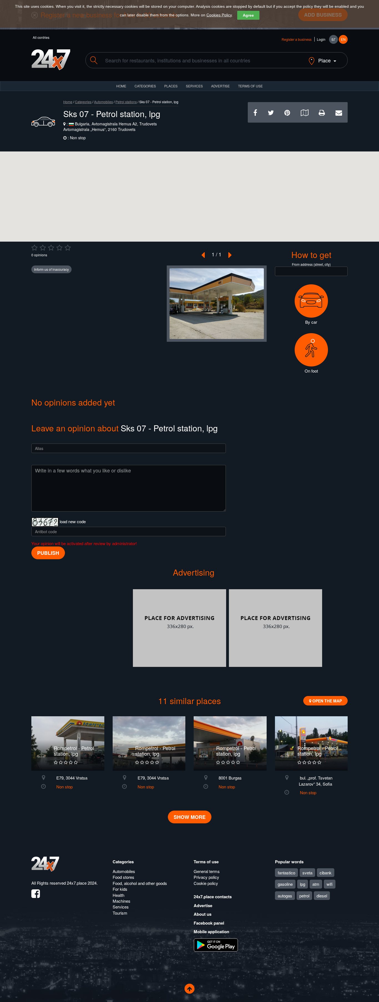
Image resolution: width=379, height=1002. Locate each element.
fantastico (286, 873)
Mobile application (211, 931)
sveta (307, 873)
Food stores (123, 877)
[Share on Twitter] (271, 112)
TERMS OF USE (250, 86)
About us (202, 914)
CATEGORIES (145, 86)
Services (194, 86)
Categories (83, 101)
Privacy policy (206, 877)
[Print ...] (322, 112)
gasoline (285, 884)
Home (67, 101)
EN (343, 39)
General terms (207, 871)
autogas (285, 896)
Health (118, 895)
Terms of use (206, 862)
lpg (302, 884)
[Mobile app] (216, 944)
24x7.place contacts (213, 897)
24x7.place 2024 (82, 883)
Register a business (297, 39)
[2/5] (43, 247)
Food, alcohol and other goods (140, 883)
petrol (304, 896)
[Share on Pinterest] (287, 112)
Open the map (326, 701)
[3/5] (51, 247)
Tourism (120, 913)
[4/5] (59, 247)
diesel (322, 896)
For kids (120, 889)
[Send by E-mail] (338, 112)
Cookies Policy (219, 15)
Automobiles (103, 101)
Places (171, 86)
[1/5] (34, 247)
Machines (121, 901)
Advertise (203, 905)
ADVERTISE (220, 86)
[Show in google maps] (304, 112)
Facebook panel (209, 923)
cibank (326, 873)
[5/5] (68, 247)
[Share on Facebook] (255, 112)
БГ (334, 39)
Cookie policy (206, 883)
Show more (190, 817)
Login (321, 39)
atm (315, 884)
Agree (248, 15)
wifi (330, 884)
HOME (121, 86)
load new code (73, 521)
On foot (311, 371)
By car (311, 322)
